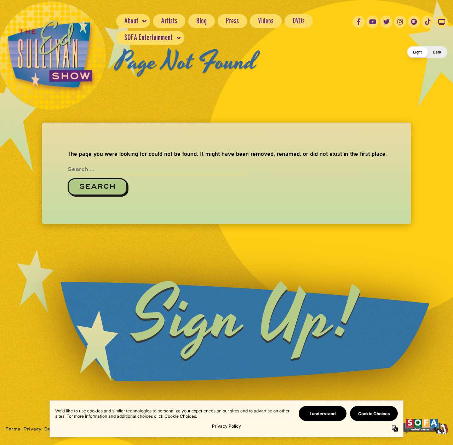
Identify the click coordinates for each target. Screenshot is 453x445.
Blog (201, 21)
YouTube (372, 22)
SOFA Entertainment (148, 37)
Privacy (32, 429)
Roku (441, 22)
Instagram (400, 22)
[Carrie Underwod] (425, 426)
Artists (169, 21)
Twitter (386, 22)
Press (232, 21)
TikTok (428, 22)
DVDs (299, 21)
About (131, 21)
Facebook (358, 22)
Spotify (414, 22)
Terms (13, 429)
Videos (266, 21)
